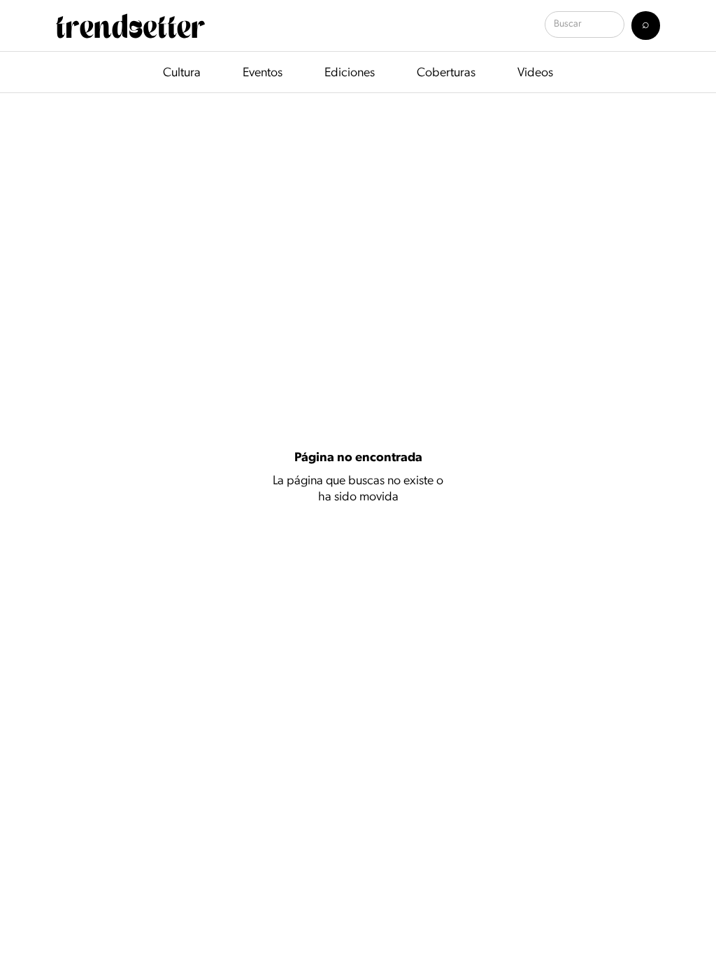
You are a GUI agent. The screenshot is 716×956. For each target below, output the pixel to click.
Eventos (262, 73)
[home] (130, 25)
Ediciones (349, 73)
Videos (535, 73)
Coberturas (446, 73)
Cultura (182, 73)
